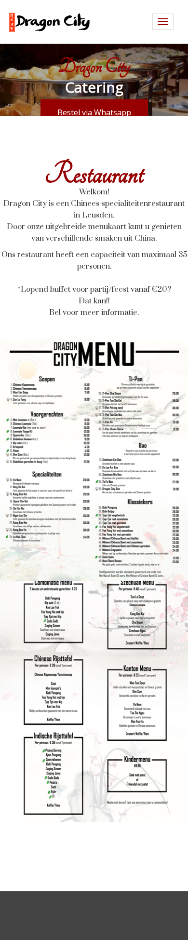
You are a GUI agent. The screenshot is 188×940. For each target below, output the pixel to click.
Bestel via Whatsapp (94, 112)
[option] (94, 79)
